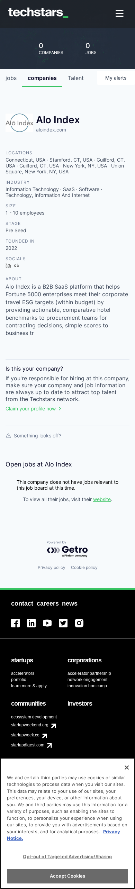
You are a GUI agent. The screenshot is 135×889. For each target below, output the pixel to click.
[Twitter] (67, 627)
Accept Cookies (67, 876)
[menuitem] (120, 14)
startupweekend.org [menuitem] (29, 725)
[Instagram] (83, 627)
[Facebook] (19, 627)
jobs (11, 77)
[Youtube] (51, 627)
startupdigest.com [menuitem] (27, 745)
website (102, 499)
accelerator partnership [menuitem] (89, 673)
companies (42, 77)
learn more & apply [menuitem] (29, 685)
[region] (67, 823)
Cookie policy (84, 567)
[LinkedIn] (35, 627)
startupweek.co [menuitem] (25, 735)
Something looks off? (37, 435)
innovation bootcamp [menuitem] (87, 685)
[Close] (126, 767)
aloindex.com (51, 130)
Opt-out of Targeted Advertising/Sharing (67, 856)
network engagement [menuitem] (87, 679)
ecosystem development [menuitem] (34, 717)
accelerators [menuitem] (22, 673)
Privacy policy (51, 567)
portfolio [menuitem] (18, 679)
